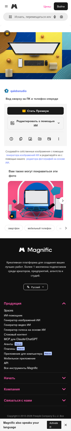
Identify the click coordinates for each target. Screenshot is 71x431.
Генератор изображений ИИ (22, 320)
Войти (61, 6)
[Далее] (62, 200)
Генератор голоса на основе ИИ (25, 329)
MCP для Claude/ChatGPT (21, 339)
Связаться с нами (18, 400)
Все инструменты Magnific (21, 368)
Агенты (13, 344)
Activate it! (54, 424)
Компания (12, 389)
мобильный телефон (39, 228)
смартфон (14, 228)
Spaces (8, 310)
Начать (9, 378)
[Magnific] (35, 251)
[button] (35, 287)
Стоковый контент (15, 334)
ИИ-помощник (13, 315)
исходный (26, 34)
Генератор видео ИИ (17, 325)
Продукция (12, 303)
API (6, 363)
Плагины (14, 349)
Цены (47, 6)
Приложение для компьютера (27, 353)
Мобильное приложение (20, 358)
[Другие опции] (59, 139)
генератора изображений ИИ (22, 155)
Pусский (35, 287)
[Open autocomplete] (8, 16)
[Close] (66, 425)
